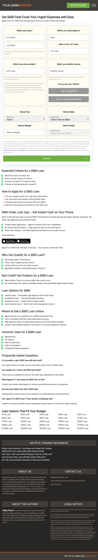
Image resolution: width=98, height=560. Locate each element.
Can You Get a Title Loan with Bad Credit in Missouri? (24, 457)
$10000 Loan (82, 425)
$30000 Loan (63, 428)
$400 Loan (62, 414)
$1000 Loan (82, 418)
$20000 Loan (26, 428)
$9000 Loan (63, 425)
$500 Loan (81, 414)
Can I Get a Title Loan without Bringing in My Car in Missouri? (27, 454)
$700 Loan (25, 418)
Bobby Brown (8, 510)
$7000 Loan (26, 425)
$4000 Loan (63, 421)
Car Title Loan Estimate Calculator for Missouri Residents (26, 460)
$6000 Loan (7, 425)
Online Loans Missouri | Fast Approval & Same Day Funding (26, 448)
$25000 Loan (45, 428)
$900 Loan (62, 418)
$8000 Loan (44, 425)
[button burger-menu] (93, 5)
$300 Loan (44, 414)
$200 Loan (25, 414)
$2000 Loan (26, 421)
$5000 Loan (82, 421)
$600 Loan (6, 418)
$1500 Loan (7, 421)
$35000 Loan (82, 428)
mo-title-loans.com (74, 556)
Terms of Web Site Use (20, 150)
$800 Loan (44, 418)
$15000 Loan (7, 428)
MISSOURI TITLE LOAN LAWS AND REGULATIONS (23, 451)
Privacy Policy (7, 150)
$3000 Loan (44, 421)
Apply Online (78, 5)
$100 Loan (6, 414)
